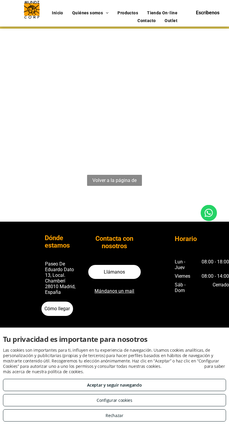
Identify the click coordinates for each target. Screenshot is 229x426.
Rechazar (114, 415)
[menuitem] (57, 13)
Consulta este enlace (183, 366)
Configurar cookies (114, 400)
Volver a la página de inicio (114, 182)
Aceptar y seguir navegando (114, 385)
